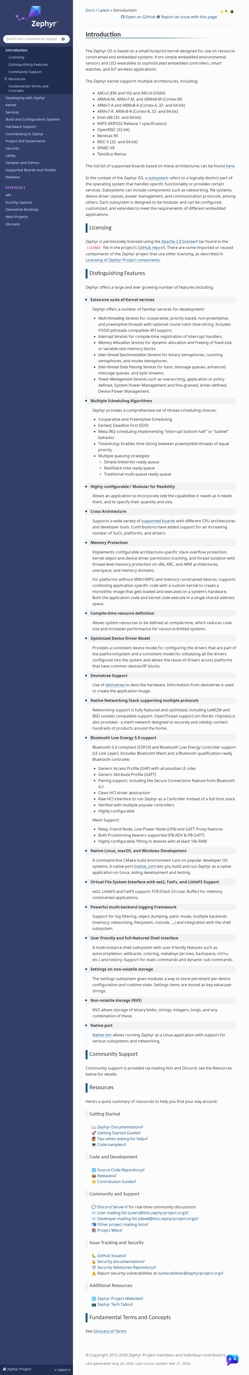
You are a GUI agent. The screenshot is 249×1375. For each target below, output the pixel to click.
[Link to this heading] (124, 35)
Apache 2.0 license (178, 241)
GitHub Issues (110, 1255)
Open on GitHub (140, 17)
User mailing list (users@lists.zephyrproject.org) (141, 1212)
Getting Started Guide (117, 1133)
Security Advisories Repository (125, 1267)
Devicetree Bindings (22, 209)
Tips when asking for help (121, 1138)
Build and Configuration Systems (33, 119)
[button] (63, 39)
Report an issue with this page (188, 17)
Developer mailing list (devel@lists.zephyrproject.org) (146, 1218)
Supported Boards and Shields (31, 170)
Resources (17, 78)
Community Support (25, 71)
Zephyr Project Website (118, 1298)
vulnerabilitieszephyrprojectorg (189, 1273)
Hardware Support (21, 126)
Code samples (110, 1144)
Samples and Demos (22, 162)
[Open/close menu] (2, 50)
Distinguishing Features (28, 64)
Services (12, 112)
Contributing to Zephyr (25, 134)
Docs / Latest (97, 10)
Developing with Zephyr (25, 97)
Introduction (16, 50)
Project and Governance (25, 141)
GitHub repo (149, 247)
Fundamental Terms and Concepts (28, 88)
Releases (13, 177)
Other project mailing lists (121, 1224)
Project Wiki (108, 1230)
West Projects (17, 216)
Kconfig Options (19, 202)
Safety (11, 155)
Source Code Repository (119, 1170)
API (8, 195)
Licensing (16, 57)
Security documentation (119, 1261)
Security (12, 148)
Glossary (13, 224)
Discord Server (110, 1207)
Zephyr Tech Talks (113, 1304)
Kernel (11, 105)
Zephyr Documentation (118, 1127)
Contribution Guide (115, 1181)
